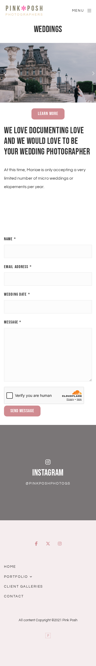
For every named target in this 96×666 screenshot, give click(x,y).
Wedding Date (17, 294)
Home (10, 567)
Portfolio (16, 577)
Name (10, 239)
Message (12, 322)
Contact (14, 596)
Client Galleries (23, 586)
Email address (18, 266)
